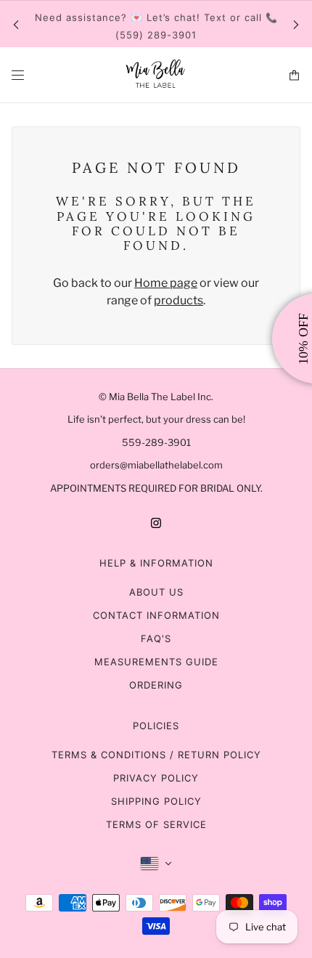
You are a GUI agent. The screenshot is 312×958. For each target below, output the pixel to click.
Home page (165, 283)
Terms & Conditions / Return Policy (156, 754)
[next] (296, 24)
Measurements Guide (156, 661)
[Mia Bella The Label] (156, 75)
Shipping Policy (156, 801)
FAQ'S (156, 638)
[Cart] (294, 75)
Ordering (156, 685)
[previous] (16, 24)
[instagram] (156, 522)
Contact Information (156, 615)
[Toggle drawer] (18, 75)
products (178, 300)
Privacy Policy (156, 778)
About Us (156, 592)
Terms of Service (156, 824)
